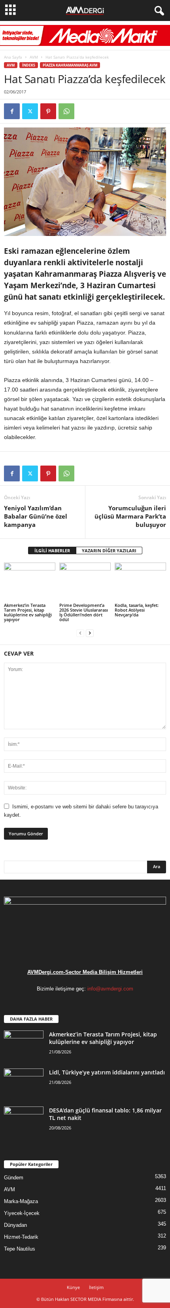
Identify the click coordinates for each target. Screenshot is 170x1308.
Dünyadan (15, 1225)
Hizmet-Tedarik (21, 1237)
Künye (73, 1287)
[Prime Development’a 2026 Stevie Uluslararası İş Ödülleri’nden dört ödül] (85, 582)
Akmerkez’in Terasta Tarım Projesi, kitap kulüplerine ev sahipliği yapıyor (28, 612)
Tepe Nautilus (19, 1249)
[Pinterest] (48, 111)
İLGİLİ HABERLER (52, 550)
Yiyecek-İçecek (22, 1213)
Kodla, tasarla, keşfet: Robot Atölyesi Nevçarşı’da (137, 610)
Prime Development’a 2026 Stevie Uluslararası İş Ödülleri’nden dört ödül (83, 612)
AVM (34, 57)
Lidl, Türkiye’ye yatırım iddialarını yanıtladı (107, 1072)
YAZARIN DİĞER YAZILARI (109, 550)
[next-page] (90, 633)
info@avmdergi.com (110, 989)
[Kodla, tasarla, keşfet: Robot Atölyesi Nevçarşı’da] (140, 582)
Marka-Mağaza (21, 1201)
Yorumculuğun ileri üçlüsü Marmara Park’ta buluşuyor (130, 516)
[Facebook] (12, 111)
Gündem (13, 1178)
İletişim (96, 1287)
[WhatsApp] (66, 111)
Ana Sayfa (13, 57)
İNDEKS (28, 65)
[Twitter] (30, 111)
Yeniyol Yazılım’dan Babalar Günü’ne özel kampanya (35, 516)
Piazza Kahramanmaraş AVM (70, 65)
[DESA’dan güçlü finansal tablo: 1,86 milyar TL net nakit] (23, 1121)
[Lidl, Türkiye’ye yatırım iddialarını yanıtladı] (23, 1083)
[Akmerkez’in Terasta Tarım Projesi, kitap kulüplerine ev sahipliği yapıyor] (29, 582)
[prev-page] (80, 633)
